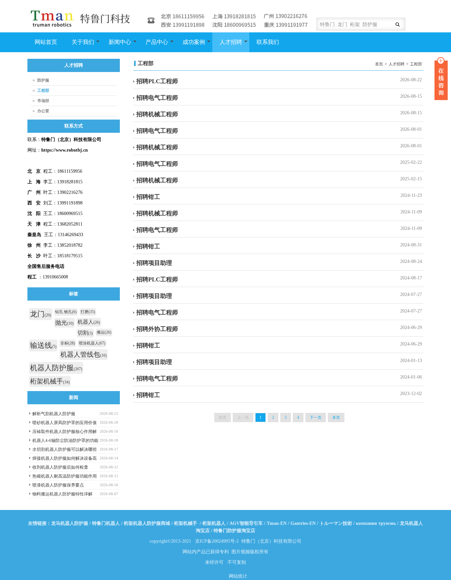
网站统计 (238, 576)
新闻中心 (116, 45)
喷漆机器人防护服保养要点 (58, 485)
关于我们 (79, 45)
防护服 (43, 80)
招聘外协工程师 (157, 329)
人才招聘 (227, 45)
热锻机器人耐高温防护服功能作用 (64, 476)
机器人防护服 (56, 368)
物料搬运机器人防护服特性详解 (62, 493)
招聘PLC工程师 (157, 81)
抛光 (64, 322)
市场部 (43, 100)
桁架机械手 (50, 381)
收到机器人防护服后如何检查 (60, 467)
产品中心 (153, 45)
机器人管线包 (83, 354)
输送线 (43, 345)
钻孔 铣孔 (66, 311)
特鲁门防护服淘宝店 (234, 530)
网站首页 (46, 42)
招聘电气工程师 (157, 97)
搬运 (104, 332)
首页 (379, 64)
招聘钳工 (148, 197)
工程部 (416, 64)
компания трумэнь (376, 523)
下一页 (316, 417)
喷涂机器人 (92, 343)
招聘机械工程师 (157, 114)
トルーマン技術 (336, 523)
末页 (336, 417)
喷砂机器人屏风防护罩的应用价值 (64, 422)
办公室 (43, 111)
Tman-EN (277, 523)
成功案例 (190, 45)
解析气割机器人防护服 (53, 413)
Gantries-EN (303, 523)
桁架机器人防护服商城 (147, 523)
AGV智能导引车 (246, 523)
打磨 (88, 311)
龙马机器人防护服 (69, 523)
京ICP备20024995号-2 (217, 541)
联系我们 (268, 42)
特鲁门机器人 (106, 523)
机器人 (89, 322)
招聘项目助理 (154, 263)
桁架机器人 (214, 523)
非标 (67, 343)
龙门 (40, 314)
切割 (85, 333)
